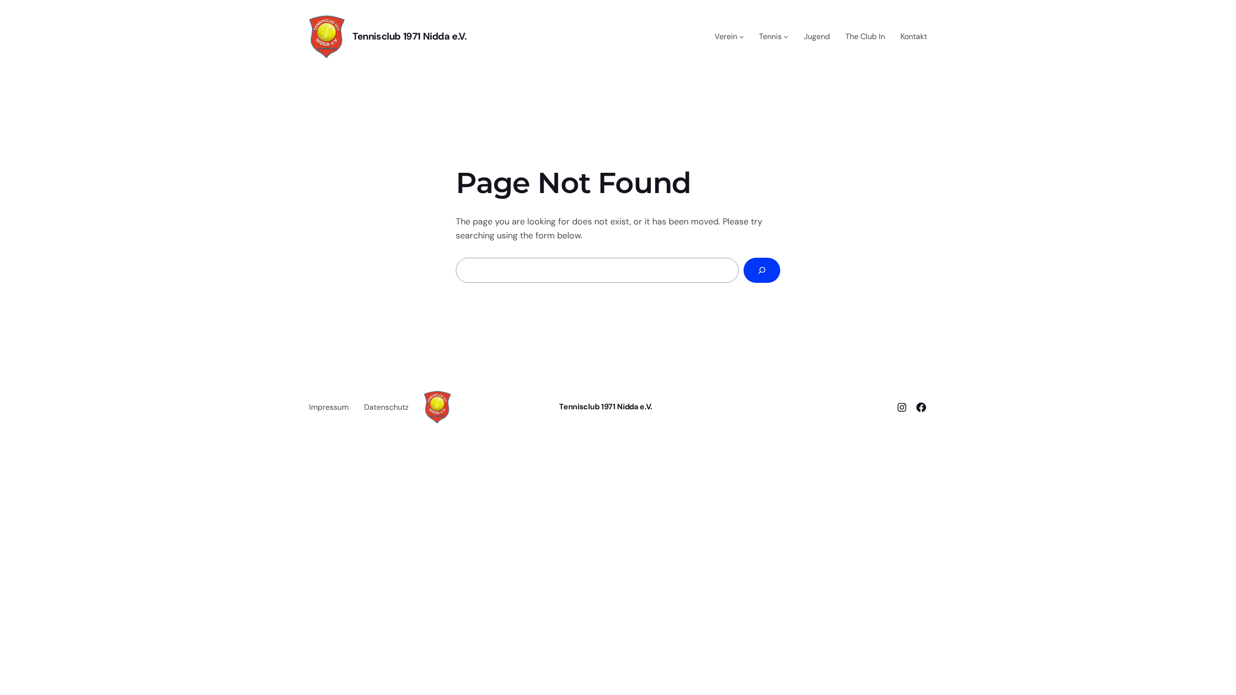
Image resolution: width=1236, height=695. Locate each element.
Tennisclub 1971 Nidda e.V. (409, 36)
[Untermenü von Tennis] (786, 36)
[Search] (762, 270)
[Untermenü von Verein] (741, 36)
